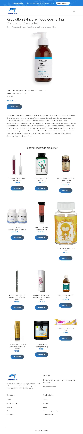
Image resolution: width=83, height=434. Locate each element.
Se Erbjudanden (62, 3)
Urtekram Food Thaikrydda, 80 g (41, 346)
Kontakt (46, 403)
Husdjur (9, 407)
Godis (9, 400)
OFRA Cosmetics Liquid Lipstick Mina (17, 179)
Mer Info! (14, 107)
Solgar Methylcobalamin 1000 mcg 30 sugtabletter (66, 180)
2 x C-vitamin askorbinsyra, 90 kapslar (17, 228)
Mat (8, 411)
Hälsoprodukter (21, 90)
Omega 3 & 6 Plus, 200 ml (65, 296)
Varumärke (10, 415)
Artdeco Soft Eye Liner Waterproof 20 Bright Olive (17, 297)
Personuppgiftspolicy (50, 411)
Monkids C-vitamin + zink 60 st (66, 249)
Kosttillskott (32, 90)
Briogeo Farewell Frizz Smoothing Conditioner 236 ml (41, 297)
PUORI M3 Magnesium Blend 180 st (41, 179)
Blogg (45, 400)
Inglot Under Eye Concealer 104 (41, 228)
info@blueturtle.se (49, 387)
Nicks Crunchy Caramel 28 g (65, 329)
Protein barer (41, 90)
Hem (8, 27)
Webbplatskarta (48, 415)
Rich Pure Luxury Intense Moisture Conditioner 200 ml (17, 347)
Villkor (45, 407)
